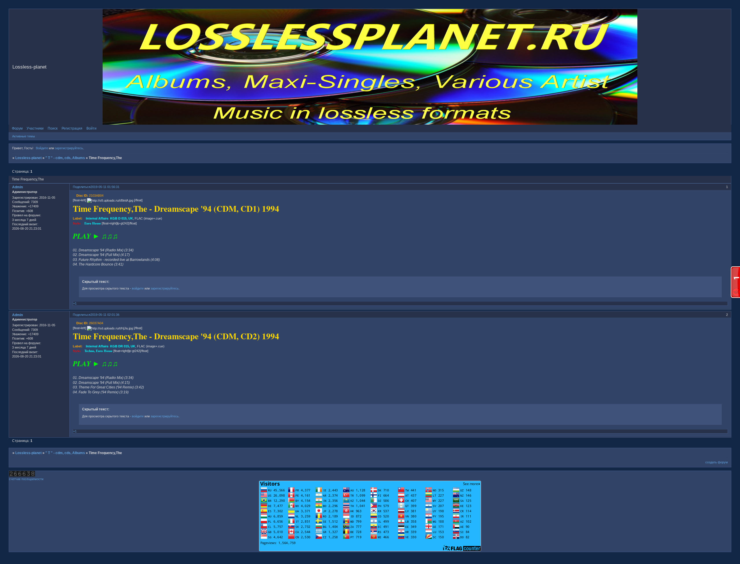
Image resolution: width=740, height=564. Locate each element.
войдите (138, 288)
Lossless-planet (28, 158)
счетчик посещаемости (26, 479)
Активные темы (23, 136)
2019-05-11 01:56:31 (104, 187)
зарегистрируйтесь (69, 148)
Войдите (42, 148)
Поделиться (81, 187)
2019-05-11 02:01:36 (104, 314)
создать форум (716, 462)
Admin (17, 187)
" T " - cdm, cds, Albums (65, 158)
